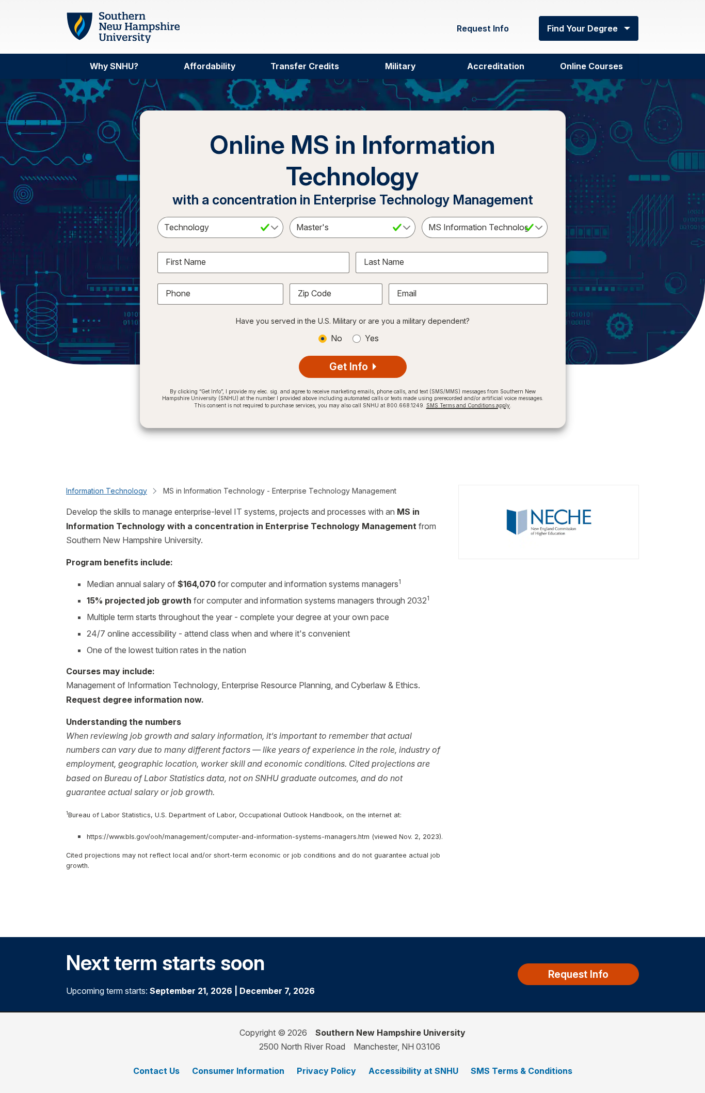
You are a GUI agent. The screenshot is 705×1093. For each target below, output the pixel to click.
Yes (372, 338)
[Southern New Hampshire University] (123, 27)
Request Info (483, 28)
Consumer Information (238, 1071)
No (336, 338)
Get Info (350, 366)
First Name (186, 262)
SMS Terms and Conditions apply (468, 405)
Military (400, 66)
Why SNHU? (114, 66)
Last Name (384, 262)
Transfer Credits (304, 66)
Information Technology (106, 490)
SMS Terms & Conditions (521, 1071)
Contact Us (156, 1071)
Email (406, 293)
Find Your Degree (582, 28)
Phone (178, 293)
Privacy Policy (326, 1071)
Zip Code (314, 293)
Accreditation (495, 66)
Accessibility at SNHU (413, 1071)
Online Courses (591, 66)
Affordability (209, 66)
